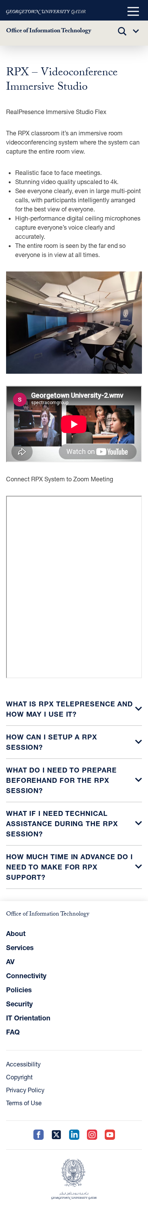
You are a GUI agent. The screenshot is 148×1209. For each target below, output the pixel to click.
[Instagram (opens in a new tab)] (92, 1135)
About (15, 933)
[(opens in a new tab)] (46, 12)
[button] (133, 12)
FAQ (13, 1032)
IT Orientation (28, 1018)
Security (19, 1004)
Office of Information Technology (48, 31)
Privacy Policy (25, 1089)
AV (10, 961)
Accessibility (23, 1064)
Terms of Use (24, 1102)
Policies (19, 989)
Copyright (19, 1076)
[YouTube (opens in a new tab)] (110, 1135)
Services (20, 947)
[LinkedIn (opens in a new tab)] (74, 1135)
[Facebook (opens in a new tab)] (38, 1135)
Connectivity (26, 975)
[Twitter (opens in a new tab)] (56, 1135)
